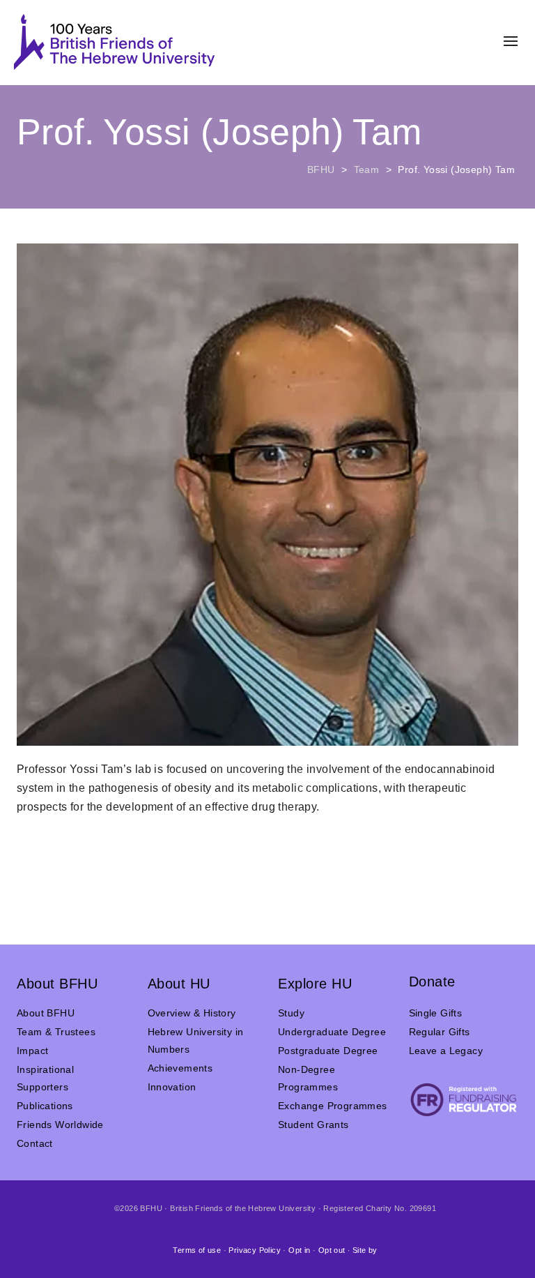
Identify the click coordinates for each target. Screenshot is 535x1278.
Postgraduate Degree (328, 1050)
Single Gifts (436, 1012)
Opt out (332, 1250)
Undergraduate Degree (332, 1031)
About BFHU (46, 1012)
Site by (365, 1250)
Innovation (172, 1086)
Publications (45, 1105)
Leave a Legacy (446, 1050)
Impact (32, 1050)
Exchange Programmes (332, 1105)
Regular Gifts (439, 1031)
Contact (35, 1143)
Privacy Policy (254, 1250)
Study (291, 1012)
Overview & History (192, 1012)
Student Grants (313, 1124)
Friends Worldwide (60, 1124)
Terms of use (197, 1250)
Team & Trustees (56, 1031)
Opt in (299, 1250)
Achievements (180, 1068)
